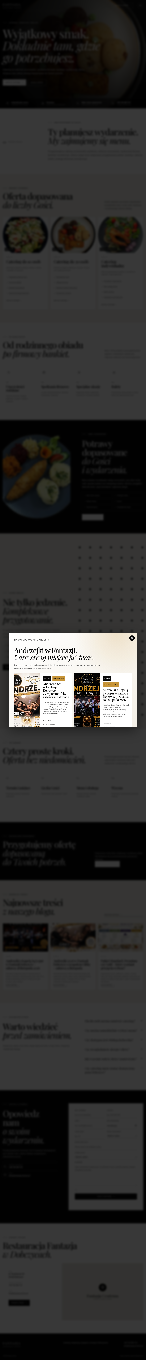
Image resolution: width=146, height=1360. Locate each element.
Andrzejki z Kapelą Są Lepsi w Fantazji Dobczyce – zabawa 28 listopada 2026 (115, 695)
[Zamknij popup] (132, 638)
